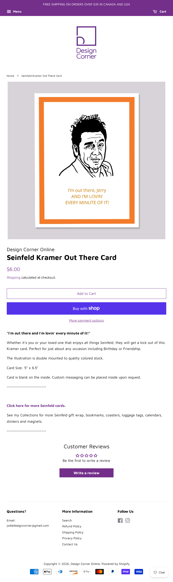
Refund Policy (71, 526)
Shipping (13, 277)
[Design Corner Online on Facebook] (120, 521)
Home (10, 75)
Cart (162, 11)
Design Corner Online (85, 564)
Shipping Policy (72, 532)
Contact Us (69, 544)
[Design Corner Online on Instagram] (127, 521)
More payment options (86, 320)
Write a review (86, 473)
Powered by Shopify (116, 564)
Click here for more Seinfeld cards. (36, 406)
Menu (16, 11)
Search (67, 520)
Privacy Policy (72, 538)
